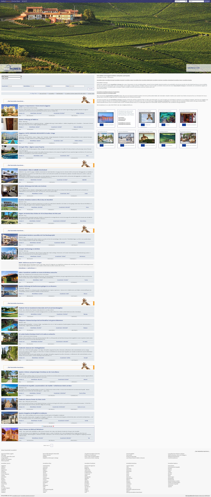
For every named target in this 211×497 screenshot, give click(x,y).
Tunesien (45, 491)
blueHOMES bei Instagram (124, 124)
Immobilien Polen (137, 80)
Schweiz (128, 485)
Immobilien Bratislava (131, 463)
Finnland (3, 471)
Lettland (3, 481)
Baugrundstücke (47, 455)
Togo (44, 488)
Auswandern (19, 93)
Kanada (170, 474)
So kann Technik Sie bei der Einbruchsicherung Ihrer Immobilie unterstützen (73, 93)
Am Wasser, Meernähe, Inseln (8, 456)
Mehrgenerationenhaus (173, 456)
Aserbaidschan (46, 466)
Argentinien (4, 470)
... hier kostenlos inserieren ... (15, 101)
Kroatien (3, 480)
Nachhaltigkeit (27, 93)
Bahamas (45, 468)
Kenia (169, 475)
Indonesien (128, 471)
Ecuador (170, 468)
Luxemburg (45, 481)
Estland (170, 470)
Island (127, 474)
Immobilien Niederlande (147, 80)
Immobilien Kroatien (187, 80)
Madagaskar (88, 477)
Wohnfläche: (27, 86)
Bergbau (45, 456)
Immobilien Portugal (109, 80)
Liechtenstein (46, 478)
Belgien (44, 470)
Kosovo (3, 478)
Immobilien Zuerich (5, 463)
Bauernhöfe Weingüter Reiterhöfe (51, 454)
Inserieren (8, 1)
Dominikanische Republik (174, 467)
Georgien (45, 471)
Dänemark (128, 470)
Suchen (3, 1)
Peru (44, 484)
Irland (127, 473)
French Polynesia (5, 474)
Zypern (128, 491)
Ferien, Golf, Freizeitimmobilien (92, 456)
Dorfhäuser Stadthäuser (90, 455)
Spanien (170, 487)
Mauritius (128, 477)
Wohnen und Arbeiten (6, 459)
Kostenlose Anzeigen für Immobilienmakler (106, 93)
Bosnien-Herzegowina (90, 466)
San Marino (87, 487)
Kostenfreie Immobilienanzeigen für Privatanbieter (108, 92)
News (18, 1)
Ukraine (86, 488)
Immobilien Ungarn (129, 80)
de (22, 1)
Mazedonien (129, 478)
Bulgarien (87, 468)
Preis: (67, 86)
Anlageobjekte (4, 458)
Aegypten (3, 466)
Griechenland (88, 471)
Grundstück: (5, 86)
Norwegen (3, 482)
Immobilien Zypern (178, 80)
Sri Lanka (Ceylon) (5, 488)
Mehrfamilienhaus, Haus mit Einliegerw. (177, 455)
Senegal (128, 487)
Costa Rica (128, 468)
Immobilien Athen (47, 463)
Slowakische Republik (173, 484)
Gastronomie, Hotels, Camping (92, 458)
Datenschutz (201, 496)
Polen (44, 487)
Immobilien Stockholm (90, 463)
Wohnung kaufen (5, 461)
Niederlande (171, 480)
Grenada (45, 475)
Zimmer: (48, 86)
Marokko (87, 481)
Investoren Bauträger (131, 456)
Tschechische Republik (48, 489)
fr (26, 1)
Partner (14, 1)
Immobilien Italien (101, 80)
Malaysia (87, 478)
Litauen (44, 480)
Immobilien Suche (16, 496)
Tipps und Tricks (10, 93)
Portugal (87, 482)
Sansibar (128, 482)
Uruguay (87, 491)
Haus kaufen (129, 455)
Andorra (3, 468)
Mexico (128, 480)
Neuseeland (171, 478)
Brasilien (87, 467)
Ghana (44, 473)
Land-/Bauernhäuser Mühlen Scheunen (135, 458)
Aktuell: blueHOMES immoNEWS (9, 450)
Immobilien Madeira (173, 463)
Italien (169, 471)
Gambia (3, 475)
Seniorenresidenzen (173, 458)
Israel (127, 475)
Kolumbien (3, 477)
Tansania (3, 491)
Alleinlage (3, 455)
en (24, 1)
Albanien (3, 467)
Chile (127, 467)
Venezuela (128, 488)
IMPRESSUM (207, 496)
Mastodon (197, 496)
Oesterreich (4, 484)
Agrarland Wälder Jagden (7, 454)
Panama (3, 487)
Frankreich (3, 473)
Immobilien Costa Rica (157, 80)
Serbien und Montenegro (174, 482)
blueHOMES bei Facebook (124, 123)
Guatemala (87, 474)
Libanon (45, 477)
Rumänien (87, 484)
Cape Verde (87, 470)
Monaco (128, 481)
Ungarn (86, 489)
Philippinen (45, 485)
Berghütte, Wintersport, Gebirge (50, 458)
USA (86, 492)
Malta (86, 480)
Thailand (3, 492)
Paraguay (45, 482)
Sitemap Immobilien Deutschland (134, 492)
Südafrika (3, 489)
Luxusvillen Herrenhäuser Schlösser (176, 454)
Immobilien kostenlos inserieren (27, 496)
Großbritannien (88, 473)
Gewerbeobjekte (130, 454)
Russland (87, 485)
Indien (86, 475)
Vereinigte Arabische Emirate (133, 489)
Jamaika (170, 473)
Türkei (44, 492)
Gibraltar (45, 474)
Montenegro (171, 477)
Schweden (128, 484)
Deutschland (171, 466)
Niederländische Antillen (174, 481)
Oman (2, 485)
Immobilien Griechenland (168, 80)
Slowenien (170, 485)
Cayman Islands (130, 466)
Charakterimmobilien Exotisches (92, 454)
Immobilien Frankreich (120, 80)
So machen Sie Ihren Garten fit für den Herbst (43, 93)
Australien (45, 467)
